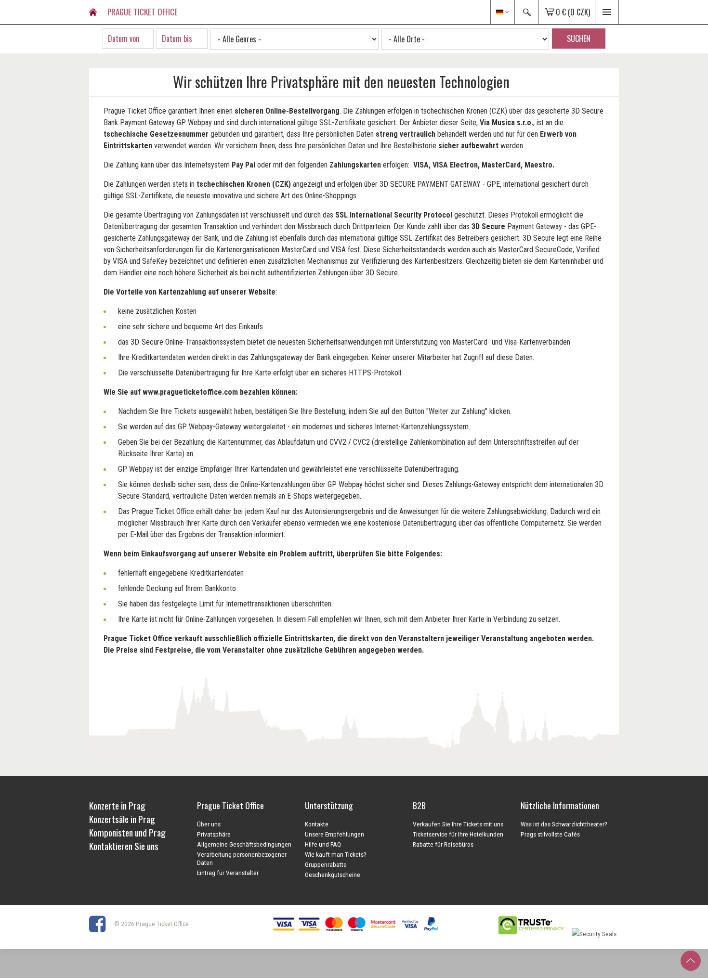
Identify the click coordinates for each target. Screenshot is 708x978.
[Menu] (607, 12)
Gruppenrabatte (326, 864)
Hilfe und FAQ (323, 844)
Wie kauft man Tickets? (336, 854)
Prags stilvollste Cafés (550, 834)
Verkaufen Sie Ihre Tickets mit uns (458, 824)
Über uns (209, 824)
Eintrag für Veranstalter (228, 872)
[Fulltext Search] (526, 12)
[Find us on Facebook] (101, 923)
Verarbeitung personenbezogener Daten (242, 858)
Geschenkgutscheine (332, 874)
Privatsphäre (214, 834)
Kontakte (316, 824)
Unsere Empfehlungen (334, 834)
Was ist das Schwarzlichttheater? (564, 824)
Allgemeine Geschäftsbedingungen (244, 844)
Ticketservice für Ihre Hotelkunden (458, 834)
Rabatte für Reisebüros (443, 844)
